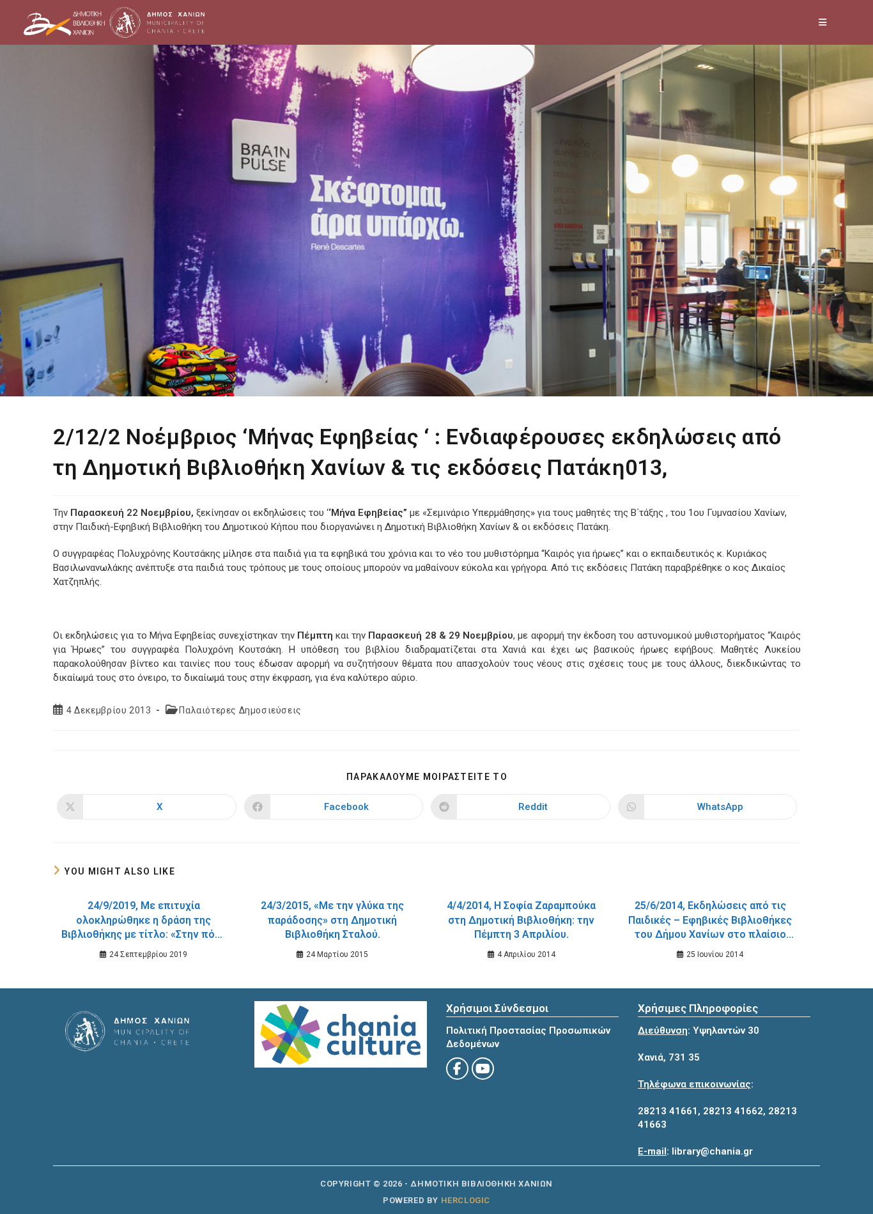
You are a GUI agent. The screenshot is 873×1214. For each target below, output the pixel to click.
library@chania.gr (712, 1151)
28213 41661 (668, 1111)
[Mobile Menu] (823, 22)
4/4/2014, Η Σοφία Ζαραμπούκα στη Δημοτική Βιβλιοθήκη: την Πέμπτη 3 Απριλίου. (521, 919)
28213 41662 (733, 1111)
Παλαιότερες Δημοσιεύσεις (240, 710)
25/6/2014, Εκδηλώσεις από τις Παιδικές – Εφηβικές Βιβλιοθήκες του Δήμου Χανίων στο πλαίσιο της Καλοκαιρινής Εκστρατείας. (710, 921)
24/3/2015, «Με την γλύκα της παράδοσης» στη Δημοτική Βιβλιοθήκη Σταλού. (332, 919)
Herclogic (465, 1200)
